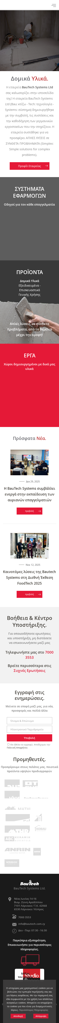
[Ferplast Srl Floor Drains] (37, 817)
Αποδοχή (18, 1016)
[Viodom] (12, 794)
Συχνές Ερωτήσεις (29, 670)
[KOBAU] (40, 829)
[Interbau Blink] (36, 794)
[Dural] (12, 783)
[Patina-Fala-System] (17, 817)
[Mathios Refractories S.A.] (17, 806)
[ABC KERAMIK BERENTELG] (17, 840)
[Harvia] (37, 851)
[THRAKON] (17, 829)
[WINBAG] (12, 863)
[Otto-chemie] (30, 783)
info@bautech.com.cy (31, 924)
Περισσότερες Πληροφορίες (33, 1010)
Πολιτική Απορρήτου (17, 747)
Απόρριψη (41, 1016)
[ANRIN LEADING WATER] (17, 851)
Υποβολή (29, 738)
